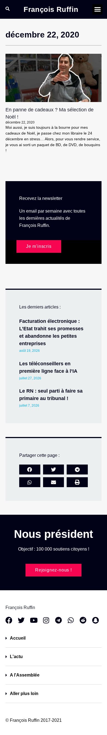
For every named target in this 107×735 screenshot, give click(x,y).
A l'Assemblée (25, 675)
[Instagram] (46, 620)
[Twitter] (21, 620)
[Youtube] (33, 620)
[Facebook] (8, 620)
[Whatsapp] (70, 620)
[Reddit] (83, 620)
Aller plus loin (24, 693)
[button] (97, 9)
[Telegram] (58, 620)
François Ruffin (51, 9)
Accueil (18, 638)
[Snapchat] (95, 620)
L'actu (16, 656)
